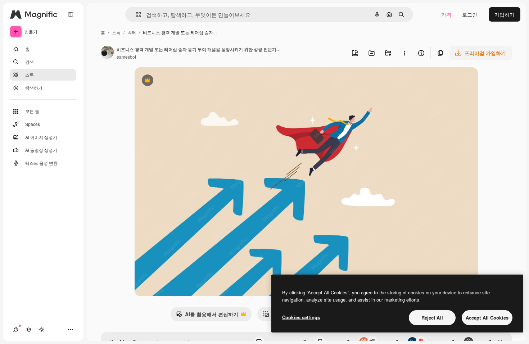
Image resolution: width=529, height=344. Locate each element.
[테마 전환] (42, 329)
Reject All (432, 317)
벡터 (131, 32)
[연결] (16, 329)
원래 (176, 81)
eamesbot (126, 57)
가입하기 (504, 14)
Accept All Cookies (487, 317)
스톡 (116, 32)
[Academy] (29, 329)
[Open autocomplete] (135, 14)
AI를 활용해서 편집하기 (207, 316)
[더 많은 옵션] (404, 53)
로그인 (469, 14)
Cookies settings (301, 317)
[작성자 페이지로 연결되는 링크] (107, 53)
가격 (446, 14)
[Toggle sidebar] (70, 14)
